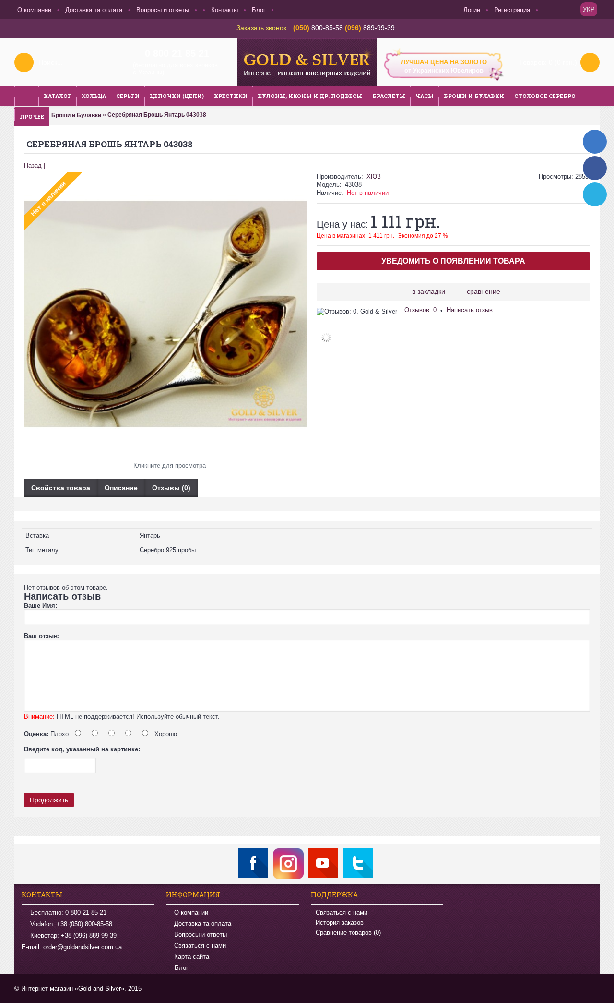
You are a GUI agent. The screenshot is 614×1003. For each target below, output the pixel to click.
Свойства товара (60, 488)
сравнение (483, 291)
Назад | (34, 165)
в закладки (428, 291)
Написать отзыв (470, 310)
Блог (182, 968)
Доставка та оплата (202, 923)
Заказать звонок (261, 28)
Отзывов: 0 (420, 310)
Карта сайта (191, 956)
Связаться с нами (200, 945)
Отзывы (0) (171, 488)
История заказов (340, 922)
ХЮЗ (373, 176)
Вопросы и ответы (200, 934)
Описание (121, 488)
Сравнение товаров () (348, 932)
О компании (191, 912)
